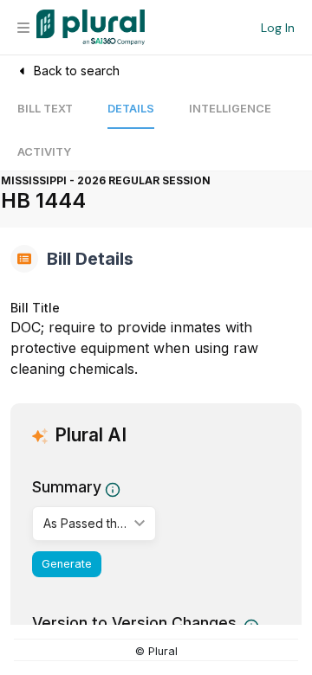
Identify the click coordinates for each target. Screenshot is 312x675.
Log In (278, 27)
